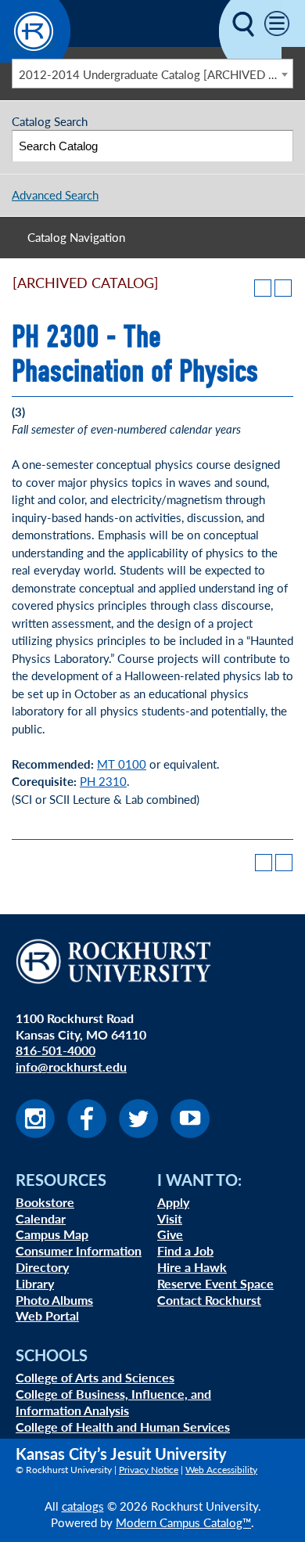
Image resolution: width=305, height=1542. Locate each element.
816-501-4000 (55, 1050)
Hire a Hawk (192, 1267)
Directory (42, 1267)
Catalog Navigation (76, 237)
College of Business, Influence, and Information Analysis (113, 1402)
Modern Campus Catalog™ (183, 1522)
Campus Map (52, 1234)
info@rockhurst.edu (71, 1066)
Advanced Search (55, 194)
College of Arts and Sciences (95, 1377)
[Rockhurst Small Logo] (35, 57)
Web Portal (47, 1315)
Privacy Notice (148, 1469)
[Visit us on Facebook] (86, 1133)
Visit (169, 1218)
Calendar (41, 1218)
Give (170, 1234)
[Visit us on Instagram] (35, 1133)
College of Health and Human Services (123, 1427)
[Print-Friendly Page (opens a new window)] (262, 288)
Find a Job (185, 1250)
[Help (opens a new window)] (283, 288)
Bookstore (45, 1202)
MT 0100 (121, 763)
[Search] (278, 146)
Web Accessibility (221, 1469)
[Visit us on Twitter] (138, 1133)
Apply (173, 1202)
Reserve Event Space (215, 1283)
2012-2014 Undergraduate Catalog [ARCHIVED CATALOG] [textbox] (155, 74)
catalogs (83, 1505)
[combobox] (152, 73)
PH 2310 (103, 781)
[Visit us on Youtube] (190, 1133)
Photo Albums (54, 1300)
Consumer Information (79, 1250)
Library (35, 1283)
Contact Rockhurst (209, 1300)
